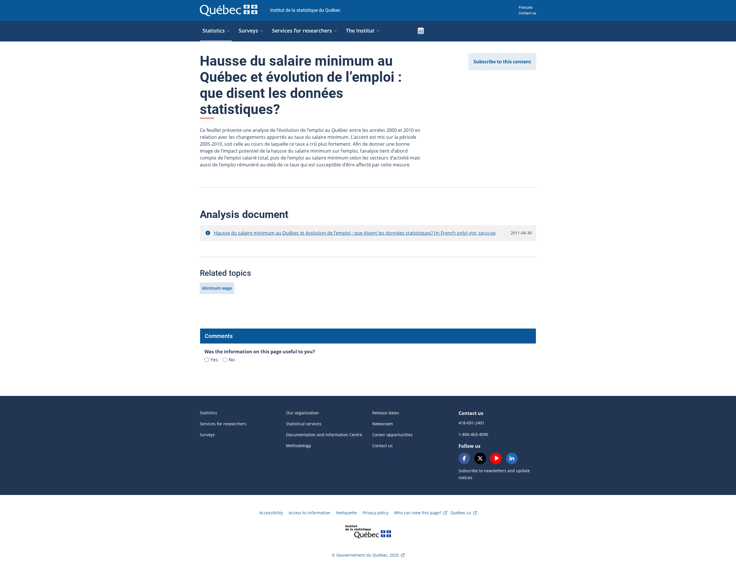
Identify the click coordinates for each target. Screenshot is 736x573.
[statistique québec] (368, 531)
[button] (208, 232)
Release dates (385, 412)
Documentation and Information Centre (324, 434)
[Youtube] (496, 458)
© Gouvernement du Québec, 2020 (365, 555)
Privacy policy (375, 512)
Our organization (302, 412)
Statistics (208, 412)
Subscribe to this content (502, 61)
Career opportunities (392, 434)
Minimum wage (217, 288)
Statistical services (303, 423)
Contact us (527, 13)
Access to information (309, 512)
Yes (214, 359)
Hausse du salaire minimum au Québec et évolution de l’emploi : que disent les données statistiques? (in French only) (355, 233)
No (232, 359)
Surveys (207, 434)
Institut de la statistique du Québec (305, 10)
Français (526, 7)
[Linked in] (512, 458)
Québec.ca (461, 512)
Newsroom (382, 423)
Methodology (298, 445)
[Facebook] (464, 458)
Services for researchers (223, 423)
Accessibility (271, 512)
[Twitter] (480, 458)
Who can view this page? (417, 512)
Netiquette (346, 512)
